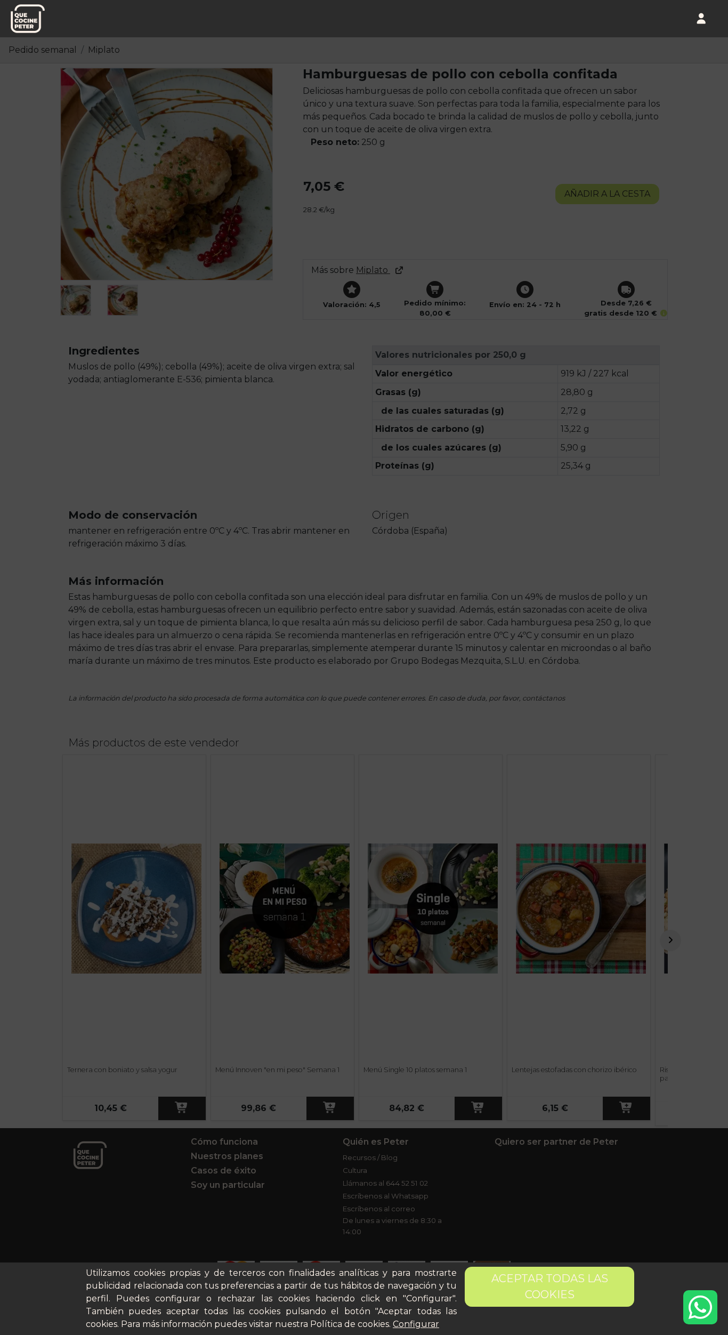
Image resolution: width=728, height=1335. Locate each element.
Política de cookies (349, 1324)
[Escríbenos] (700, 1307)
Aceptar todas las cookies (549, 1286)
